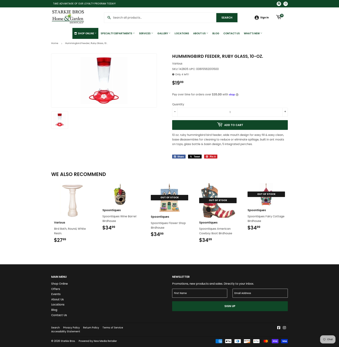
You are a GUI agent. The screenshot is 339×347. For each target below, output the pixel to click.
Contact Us (231, 33)
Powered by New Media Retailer (98, 341)
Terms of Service (112, 327)
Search (229, 17)
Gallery (162, 33)
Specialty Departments (117, 33)
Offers (55, 289)
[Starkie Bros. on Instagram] (284, 328)
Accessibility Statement (65, 331)
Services (145, 33)
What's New (252, 33)
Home (54, 43)
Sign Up (229, 306)
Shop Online (85, 33)
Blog (215, 33)
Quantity (178, 104)
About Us (199, 33)
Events (56, 294)
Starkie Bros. (68, 341)
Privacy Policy (71, 327)
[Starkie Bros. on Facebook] (278, 328)
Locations (182, 33)
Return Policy (91, 327)
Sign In (264, 17)
